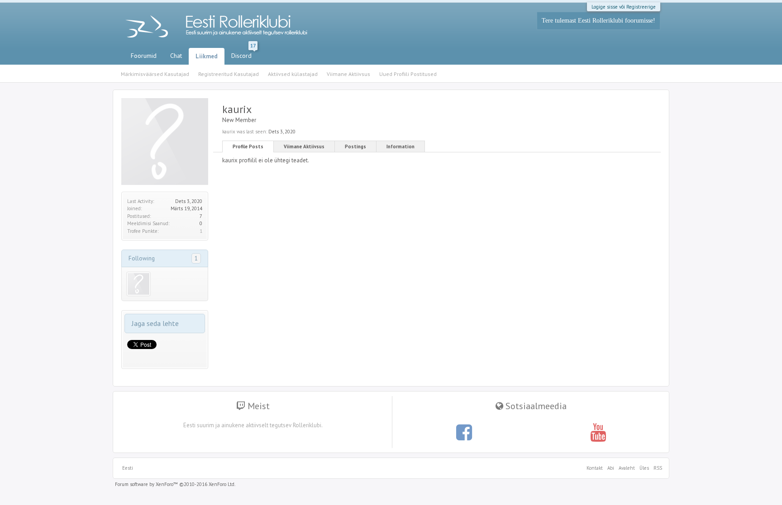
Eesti (127, 468)
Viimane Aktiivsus (304, 146)
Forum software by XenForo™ (175, 484)
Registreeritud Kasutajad (228, 74)
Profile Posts (248, 146)
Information (400, 146)
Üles (644, 468)
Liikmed (207, 56)
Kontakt (594, 468)
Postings (355, 146)
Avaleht (627, 468)
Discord (243, 54)
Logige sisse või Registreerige (623, 7)
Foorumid (144, 56)
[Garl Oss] (138, 284)
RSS (656, 468)
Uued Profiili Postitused (408, 74)
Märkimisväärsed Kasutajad (155, 74)
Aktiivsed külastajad (293, 74)
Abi (610, 468)
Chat (176, 56)
